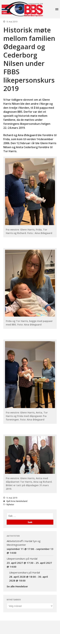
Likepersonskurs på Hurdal (22, 558)
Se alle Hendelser (17, 586)
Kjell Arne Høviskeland (16, 501)
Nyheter (10, 504)
